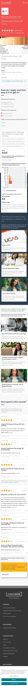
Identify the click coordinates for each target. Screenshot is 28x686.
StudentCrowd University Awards (12, 610)
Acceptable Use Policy (9, 648)
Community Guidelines (9, 616)
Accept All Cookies (14, 683)
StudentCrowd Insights (9, 628)
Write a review (5, 574)
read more (4, 77)
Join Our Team (7, 642)
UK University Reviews (9, 608)
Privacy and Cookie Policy (10, 650)
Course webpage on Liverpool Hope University (12, 81)
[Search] (23, 3)
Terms (4, 645)
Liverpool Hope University (11, 16)
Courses (19, 16)
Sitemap (5, 656)
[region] (14, 676)
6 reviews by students (18, 30)
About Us (5, 639)
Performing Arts (5, 17)
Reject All (14, 679)
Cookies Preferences (9, 653)
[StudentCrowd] (6, 2)
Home (2, 16)
